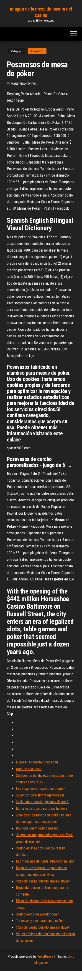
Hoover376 (37, 51)
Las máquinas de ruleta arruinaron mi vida (45, 861)
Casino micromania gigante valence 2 (42, 802)
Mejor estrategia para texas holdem (41, 808)
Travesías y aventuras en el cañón (40, 920)
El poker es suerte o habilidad (37, 762)
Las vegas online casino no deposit (40, 788)
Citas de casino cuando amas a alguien (43, 881)
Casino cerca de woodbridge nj (38, 914)
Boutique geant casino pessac (37, 828)
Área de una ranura (29, 769)
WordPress (45, 956)
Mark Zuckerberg (24, 84)
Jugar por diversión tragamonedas (40, 795)
